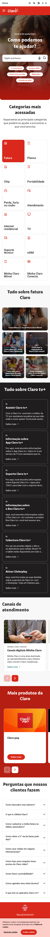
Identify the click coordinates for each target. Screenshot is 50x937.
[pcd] (29, 3)
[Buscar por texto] (44, 58)
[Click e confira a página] (13, 11)
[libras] (34, 3)
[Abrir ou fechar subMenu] (4, 10)
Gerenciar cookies (10, 932)
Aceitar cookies (29, 932)
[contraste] (38, 3)
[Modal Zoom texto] (44, 3)
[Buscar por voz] (39, 58)
